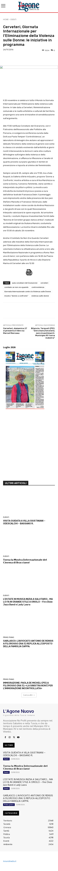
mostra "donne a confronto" (16, 296)
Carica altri (28, 695)
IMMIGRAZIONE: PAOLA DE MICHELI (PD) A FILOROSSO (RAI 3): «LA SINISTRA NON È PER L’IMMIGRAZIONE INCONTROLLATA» (28, 685)
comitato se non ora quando (16, 287)
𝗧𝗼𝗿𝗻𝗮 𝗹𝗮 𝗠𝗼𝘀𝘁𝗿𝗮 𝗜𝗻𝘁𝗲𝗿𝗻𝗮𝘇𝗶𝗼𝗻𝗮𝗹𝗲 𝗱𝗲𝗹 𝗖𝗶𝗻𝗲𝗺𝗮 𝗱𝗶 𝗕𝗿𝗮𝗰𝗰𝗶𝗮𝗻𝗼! (25, 561)
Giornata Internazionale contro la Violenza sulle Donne (27, 291)
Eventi (13, 19)
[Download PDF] (29, 274)
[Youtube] (18, 737)
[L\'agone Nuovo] (29, 6)
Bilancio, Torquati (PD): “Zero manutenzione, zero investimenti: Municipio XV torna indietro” (43, 333)
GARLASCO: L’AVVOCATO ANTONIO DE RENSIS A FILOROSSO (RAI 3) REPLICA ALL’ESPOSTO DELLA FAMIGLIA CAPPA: (28, 643)
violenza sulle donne (40, 296)
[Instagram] (9, 737)
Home (6, 19)
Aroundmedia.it (9, 861)
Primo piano (8, 637)
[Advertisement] (29, 446)
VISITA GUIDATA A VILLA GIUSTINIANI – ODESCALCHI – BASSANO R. (24, 522)
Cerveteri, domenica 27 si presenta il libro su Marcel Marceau (15, 330)
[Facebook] (5, 737)
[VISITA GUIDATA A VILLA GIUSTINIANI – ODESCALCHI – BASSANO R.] (29, 502)
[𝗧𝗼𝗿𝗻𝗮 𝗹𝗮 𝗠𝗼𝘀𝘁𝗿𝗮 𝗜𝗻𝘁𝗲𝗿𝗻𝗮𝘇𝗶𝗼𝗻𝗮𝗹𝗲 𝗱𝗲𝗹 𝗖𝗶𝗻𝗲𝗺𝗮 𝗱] (29, 541)
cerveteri (44, 283)
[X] (14, 737)
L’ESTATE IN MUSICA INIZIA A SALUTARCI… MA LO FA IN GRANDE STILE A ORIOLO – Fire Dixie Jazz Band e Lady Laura (28, 602)
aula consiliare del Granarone (24, 283)
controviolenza (38, 287)
